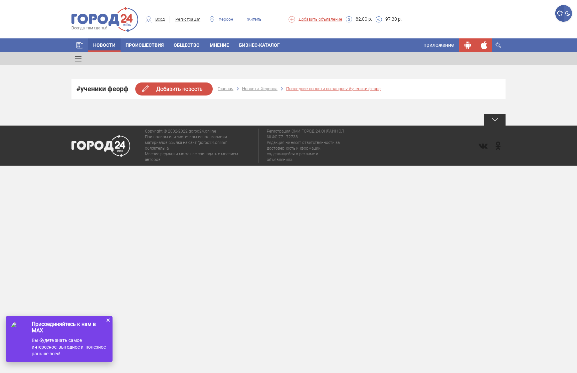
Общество (187, 45)
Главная (225, 88)
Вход (160, 19)
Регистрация (187, 19)
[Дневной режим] (559, 13)
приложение (438, 45)
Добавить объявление (320, 19)
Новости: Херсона (259, 88)
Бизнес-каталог (259, 45)
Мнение (219, 45)
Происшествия (145, 45)
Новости (104, 45)
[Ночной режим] (568, 13)
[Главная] (79, 45)
